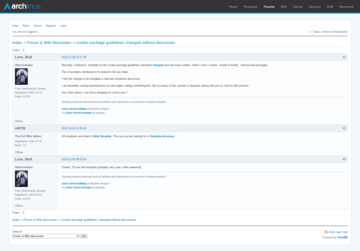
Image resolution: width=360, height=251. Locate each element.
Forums (269, 6)
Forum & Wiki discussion (49, 42)
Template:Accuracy (162, 136)
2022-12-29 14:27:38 (74, 57)
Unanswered (339, 31)
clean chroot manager (79, 112)
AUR (330, 6)
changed (158, 65)
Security (315, 6)
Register (51, 25)
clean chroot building (74, 108)
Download (346, 6)
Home (233, 6)
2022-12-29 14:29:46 (74, 128)
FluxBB (342, 237)
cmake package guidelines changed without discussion (125, 42)
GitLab (298, 6)
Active (326, 31)
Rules (26, 25)
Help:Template (102, 136)
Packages (251, 6)
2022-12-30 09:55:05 (74, 159)
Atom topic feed (338, 232)
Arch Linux (23, 6)
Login (63, 25)
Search (38, 25)
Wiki (284, 6)
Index (15, 25)
